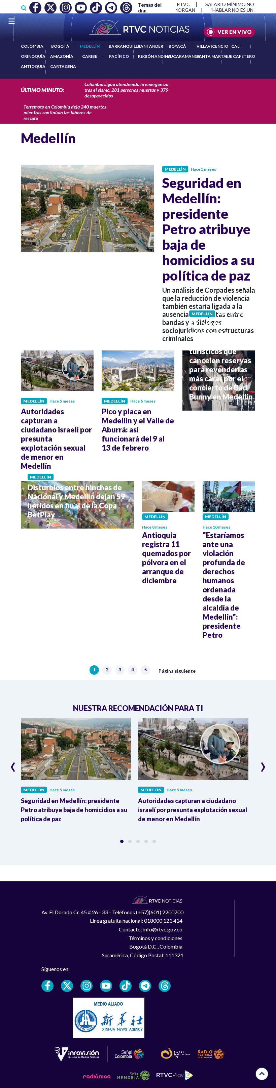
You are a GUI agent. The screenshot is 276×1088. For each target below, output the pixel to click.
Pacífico (119, 56)
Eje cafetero (240, 56)
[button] (122, 841)
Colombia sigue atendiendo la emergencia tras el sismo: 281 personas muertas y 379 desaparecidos (126, 89)
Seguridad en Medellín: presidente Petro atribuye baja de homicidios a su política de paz (208, 229)
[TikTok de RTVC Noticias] (125, 986)
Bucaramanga (184, 56)
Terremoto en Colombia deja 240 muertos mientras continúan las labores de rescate (65, 112)
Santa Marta (212, 56)
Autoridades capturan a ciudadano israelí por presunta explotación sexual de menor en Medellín (192, 810)
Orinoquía (33, 56)
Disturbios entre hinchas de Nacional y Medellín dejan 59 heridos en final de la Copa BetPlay (76, 501)
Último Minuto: (42, 89)
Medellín (90, 46)
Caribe (89, 56)
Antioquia (33, 66)
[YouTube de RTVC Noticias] (106, 986)
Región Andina (154, 56)
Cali (236, 46)
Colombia (32, 46)
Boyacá (177, 46)
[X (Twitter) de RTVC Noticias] (67, 986)
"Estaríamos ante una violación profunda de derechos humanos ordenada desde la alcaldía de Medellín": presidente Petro (224, 585)
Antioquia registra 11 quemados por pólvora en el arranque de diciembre (166, 558)
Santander (150, 46)
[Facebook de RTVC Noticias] (47, 986)
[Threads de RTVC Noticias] (165, 986)
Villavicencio (212, 46)
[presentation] (13, 764)
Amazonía (61, 56)
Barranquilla (125, 46)
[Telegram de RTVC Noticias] (145, 986)
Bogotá (60, 46)
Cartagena (63, 66)
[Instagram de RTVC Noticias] (86, 986)
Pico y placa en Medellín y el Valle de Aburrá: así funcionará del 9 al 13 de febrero (138, 429)
